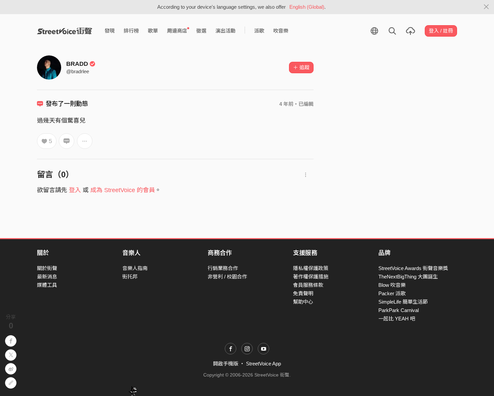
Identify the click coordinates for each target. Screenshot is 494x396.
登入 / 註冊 (441, 31)
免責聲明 (303, 293)
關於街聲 (47, 268)
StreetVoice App (263, 363)
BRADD (77, 63)
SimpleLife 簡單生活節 (403, 302)
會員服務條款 (308, 285)
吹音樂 (280, 31)
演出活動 (225, 31)
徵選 (201, 31)
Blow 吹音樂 (392, 285)
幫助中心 (303, 302)
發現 (110, 31)
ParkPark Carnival (398, 310)
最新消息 (47, 276)
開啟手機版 (225, 363)
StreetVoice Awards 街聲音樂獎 (413, 268)
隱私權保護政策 (310, 268)
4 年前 (286, 104)
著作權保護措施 (310, 276)
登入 (75, 190)
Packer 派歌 (392, 293)
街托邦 (129, 276)
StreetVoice (64, 31)
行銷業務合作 (223, 268)
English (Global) (306, 7)
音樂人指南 (135, 268)
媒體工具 (47, 285)
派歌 (259, 31)
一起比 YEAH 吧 (396, 318)
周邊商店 (177, 31)
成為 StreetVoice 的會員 (122, 190)
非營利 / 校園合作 (227, 276)
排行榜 (131, 31)
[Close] (486, 7)
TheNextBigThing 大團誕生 (408, 276)
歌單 (153, 31)
